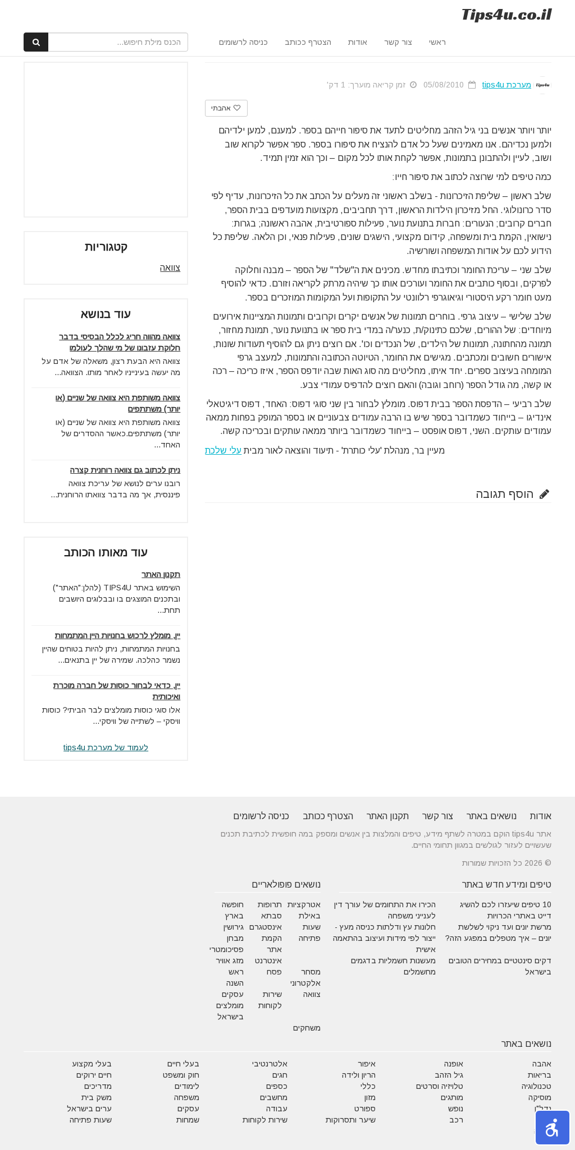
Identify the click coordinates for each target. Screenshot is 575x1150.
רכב (456, 1119)
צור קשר (398, 42)
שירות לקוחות (265, 1119)
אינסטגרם (265, 926)
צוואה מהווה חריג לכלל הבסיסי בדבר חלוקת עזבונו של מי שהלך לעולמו (119, 342)
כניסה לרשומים (243, 42)
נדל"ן (543, 1108)
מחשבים (274, 1097)
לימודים (187, 1086)
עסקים (188, 1108)
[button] (552, 1127)
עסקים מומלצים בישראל (230, 1005)
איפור (367, 1063)
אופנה (453, 1063)
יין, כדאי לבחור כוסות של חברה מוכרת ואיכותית (116, 691)
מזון (370, 1097)
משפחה (186, 1097)
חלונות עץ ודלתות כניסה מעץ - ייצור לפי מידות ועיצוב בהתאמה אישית (384, 938)
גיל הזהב (449, 1074)
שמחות (187, 1119)
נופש (455, 1108)
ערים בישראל (89, 1108)
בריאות (539, 1074)
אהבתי (221, 108)
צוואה (170, 268)
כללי (368, 1086)
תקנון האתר (161, 574)
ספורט (365, 1108)
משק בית (96, 1097)
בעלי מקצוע (92, 1063)
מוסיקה (539, 1097)
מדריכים (98, 1086)
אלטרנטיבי (270, 1063)
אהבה (541, 1063)
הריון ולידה (359, 1074)
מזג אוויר (230, 960)
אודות (357, 42)
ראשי (437, 42)
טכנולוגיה (536, 1086)
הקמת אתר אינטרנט (268, 949)
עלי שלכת (223, 450)
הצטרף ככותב (308, 42)
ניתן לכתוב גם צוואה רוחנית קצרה (125, 469)
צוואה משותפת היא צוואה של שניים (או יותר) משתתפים (118, 403)
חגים (280, 1074)
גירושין (233, 926)
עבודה (277, 1108)
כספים (277, 1086)
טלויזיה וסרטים (439, 1086)
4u (506, 14)
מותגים (452, 1097)
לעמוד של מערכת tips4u (105, 747)
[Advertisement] (96, 140)
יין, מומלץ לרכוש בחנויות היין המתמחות (117, 635)
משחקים (307, 1027)
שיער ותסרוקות (351, 1119)
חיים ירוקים (94, 1074)
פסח (274, 971)
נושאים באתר (492, 816)
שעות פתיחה (91, 1119)
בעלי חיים (183, 1063)
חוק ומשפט (181, 1074)
